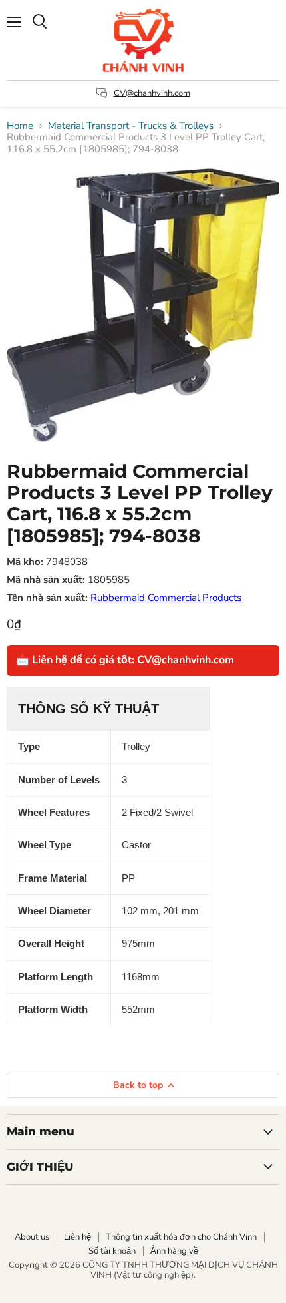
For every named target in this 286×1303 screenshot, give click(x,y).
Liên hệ (77, 1237)
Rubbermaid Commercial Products (165, 597)
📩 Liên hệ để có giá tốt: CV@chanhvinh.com (125, 660)
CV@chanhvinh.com (152, 93)
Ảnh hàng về (174, 1251)
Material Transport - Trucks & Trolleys (131, 126)
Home (20, 126)
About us (32, 1237)
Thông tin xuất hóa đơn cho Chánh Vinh (181, 1237)
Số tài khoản (112, 1251)
